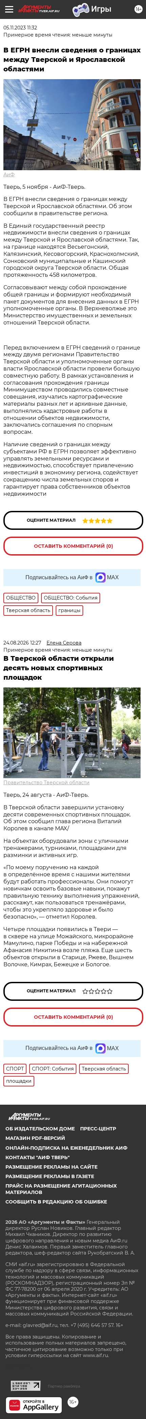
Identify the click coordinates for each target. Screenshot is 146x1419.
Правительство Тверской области (46, 783)
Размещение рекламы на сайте (51, 1167)
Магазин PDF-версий (35, 1138)
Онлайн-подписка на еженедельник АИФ (66, 1148)
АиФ (9, 175)
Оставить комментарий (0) (73, 546)
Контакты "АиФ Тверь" (37, 1157)
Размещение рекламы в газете (49, 1176)
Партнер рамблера (64, 1386)
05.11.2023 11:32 (20, 28)
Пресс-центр (98, 1129)
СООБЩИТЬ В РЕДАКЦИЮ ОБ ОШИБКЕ (56, 1202)
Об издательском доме (40, 1129)
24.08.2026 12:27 (22, 643)
